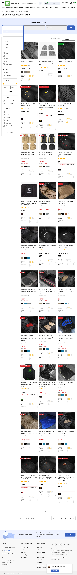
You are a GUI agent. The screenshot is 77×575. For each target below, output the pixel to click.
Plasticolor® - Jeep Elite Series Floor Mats (47, 246)
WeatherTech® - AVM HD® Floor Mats (65, 104)
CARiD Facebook (52, 544)
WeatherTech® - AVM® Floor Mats (28, 62)
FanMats (8, 117)
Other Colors (9, 64)
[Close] (70, 566)
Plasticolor (8, 123)
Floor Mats (17, 11)
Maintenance (45, 7)
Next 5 (49, 511)
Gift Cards (39, 560)
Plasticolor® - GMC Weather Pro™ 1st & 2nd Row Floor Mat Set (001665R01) (29, 477)
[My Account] (71, 3)
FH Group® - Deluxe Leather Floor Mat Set (65, 383)
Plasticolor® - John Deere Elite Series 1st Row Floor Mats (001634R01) (29, 384)
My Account (23, 552)
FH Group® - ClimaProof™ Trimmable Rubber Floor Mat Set (28, 291)
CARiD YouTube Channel (60, 544)
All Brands (39, 562)
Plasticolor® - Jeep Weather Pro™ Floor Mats (65, 246)
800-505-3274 (65, 4)
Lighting (27, 7)
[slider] (3, 83)
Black (7, 53)
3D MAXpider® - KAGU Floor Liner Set (65, 62)
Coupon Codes (40, 557)
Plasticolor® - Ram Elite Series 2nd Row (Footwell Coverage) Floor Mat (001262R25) (29, 203)
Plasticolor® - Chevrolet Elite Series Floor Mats (28, 104)
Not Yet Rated (9, 103)
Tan (6, 61)
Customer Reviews (41, 555)
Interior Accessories (10, 11)
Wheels (16, 7)
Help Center (23, 549)
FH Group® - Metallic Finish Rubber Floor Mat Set (46, 432)
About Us (39, 547)
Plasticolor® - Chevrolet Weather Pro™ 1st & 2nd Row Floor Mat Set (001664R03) (47, 105)
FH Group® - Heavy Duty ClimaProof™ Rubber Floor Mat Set (66, 291)
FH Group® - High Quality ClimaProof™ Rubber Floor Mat (29, 432)
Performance (9, 7)
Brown (7, 56)
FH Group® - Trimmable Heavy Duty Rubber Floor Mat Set (29, 246)
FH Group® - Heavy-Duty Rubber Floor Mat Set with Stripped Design (46, 154)
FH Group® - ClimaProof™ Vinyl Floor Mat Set (46, 202)
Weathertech (9, 126)
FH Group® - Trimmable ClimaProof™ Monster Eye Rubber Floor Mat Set (46, 337)
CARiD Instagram (67, 544)
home (3, 11)
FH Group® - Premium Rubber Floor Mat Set (66, 432)
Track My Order (24, 547)
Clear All (10, 132)
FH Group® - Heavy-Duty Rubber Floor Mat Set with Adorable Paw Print (27, 154)
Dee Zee (8, 114)
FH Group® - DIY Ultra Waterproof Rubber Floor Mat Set (47, 291)
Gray (7, 58)
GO (71, 27)
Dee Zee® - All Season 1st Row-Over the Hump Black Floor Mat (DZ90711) (47, 384)
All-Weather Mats (24, 11)
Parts (3, 7)
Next (71, 518)
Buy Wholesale (40, 565)
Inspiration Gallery (41, 567)
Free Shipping (9, 75)
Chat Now (55, 570)
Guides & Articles (41, 552)
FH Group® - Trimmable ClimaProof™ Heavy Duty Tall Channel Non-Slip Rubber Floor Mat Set (29, 338)
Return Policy (24, 555)
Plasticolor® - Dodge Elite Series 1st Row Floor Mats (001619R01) (65, 154)
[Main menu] (3, 3)
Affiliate (39, 549)
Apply (10, 91)
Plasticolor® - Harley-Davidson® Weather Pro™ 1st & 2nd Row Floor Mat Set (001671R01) (66, 478)
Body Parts (32, 7)
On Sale (7, 72)
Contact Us (23, 560)
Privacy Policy (24, 557)
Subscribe (70, 534)
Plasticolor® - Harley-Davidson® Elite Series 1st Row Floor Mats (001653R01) (47, 477)
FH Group (8, 120)
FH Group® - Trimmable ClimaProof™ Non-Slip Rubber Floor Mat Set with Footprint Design (66, 338)
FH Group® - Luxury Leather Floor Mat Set (65, 202)
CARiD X (56, 544)
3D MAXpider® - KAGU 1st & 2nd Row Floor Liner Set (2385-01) (47, 63)
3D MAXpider (9, 112)
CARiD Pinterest (64, 544)
